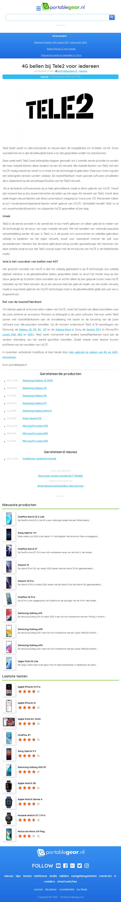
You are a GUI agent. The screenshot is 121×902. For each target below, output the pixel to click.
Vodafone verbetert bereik (31, 458)
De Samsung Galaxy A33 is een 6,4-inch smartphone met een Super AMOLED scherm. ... (58, 631)
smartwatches (67, 881)
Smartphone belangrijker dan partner (60, 485)
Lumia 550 (9, 334)
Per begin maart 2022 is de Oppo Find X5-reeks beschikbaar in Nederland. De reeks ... (58, 663)
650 (19, 334)
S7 (44, 329)
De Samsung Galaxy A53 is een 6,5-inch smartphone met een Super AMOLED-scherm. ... (58, 647)
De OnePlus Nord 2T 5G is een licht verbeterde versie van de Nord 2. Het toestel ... (56, 550)
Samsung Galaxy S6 (26, 395)
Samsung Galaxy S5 (27, 388)
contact (38, 889)
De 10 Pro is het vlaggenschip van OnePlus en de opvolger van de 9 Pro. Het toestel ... (58, 599)
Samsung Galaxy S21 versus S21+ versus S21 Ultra (60, 42)
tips (18, 876)
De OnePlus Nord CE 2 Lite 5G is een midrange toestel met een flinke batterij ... (54, 518)
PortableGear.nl (67, 71)
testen (27, 876)
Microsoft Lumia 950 (27, 441)
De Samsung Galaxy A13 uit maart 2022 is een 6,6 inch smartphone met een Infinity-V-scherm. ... (62, 615)
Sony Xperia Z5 (24, 418)
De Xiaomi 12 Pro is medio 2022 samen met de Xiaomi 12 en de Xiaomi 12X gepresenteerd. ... (60, 582)
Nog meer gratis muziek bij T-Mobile (60, 475)
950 (30, 334)
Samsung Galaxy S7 (27, 403)
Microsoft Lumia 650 (27, 433)
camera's (105, 876)
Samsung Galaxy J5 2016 (30, 380)
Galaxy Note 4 (64, 329)
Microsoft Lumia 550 (27, 425)
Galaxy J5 (25, 329)
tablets (64, 876)
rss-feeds (81, 889)
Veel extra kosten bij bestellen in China (61, 55)
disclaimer (51, 889)
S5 (34, 329)
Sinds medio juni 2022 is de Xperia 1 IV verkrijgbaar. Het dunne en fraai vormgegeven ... (59, 534)
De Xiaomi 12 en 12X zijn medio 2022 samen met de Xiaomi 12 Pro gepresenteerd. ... (56, 566)
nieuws (83, 71)
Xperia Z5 (92, 329)
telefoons (40, 876)
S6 (39, 329)
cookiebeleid (66, 889)
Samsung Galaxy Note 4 (29, 410)
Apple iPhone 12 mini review (61, 48)
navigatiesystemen (84, 876)
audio (53, 876)
